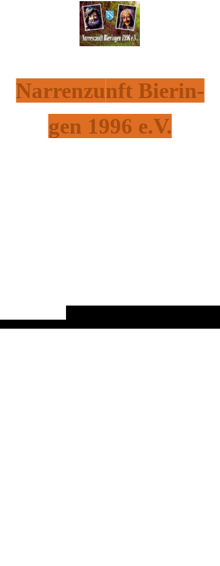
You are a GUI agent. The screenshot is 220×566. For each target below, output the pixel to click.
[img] (110, 186)
